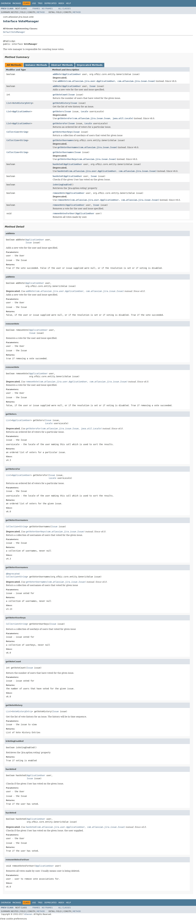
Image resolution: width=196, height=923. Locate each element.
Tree (40, 3)
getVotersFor (60, 123)
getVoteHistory (61, 103)
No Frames (47, 9)
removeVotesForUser (64, 213)
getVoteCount (60, 94)
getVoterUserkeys (62, 132)
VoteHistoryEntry (22, 103)
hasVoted (57, 164)
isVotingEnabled (62, 184)
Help (68, 3)
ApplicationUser (71, 74)
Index (61, 3)
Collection (12, 132)
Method (41, 12)
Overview (6, 3)
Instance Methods (36, 65)
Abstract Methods (62, 65)
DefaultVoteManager (14, 32)
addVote (57, 74)
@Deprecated (12, 574)
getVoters (58, 111)
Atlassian (28, 914)
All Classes (64, 9)
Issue (92, 86)
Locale (84, 111)
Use (34, 3)
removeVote (59, 193)
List (8, 103)
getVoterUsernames (63, 140)
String (23, 132)
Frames (36, 9)
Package (17, 3)
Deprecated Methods (89, 65)
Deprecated (50, 3)
